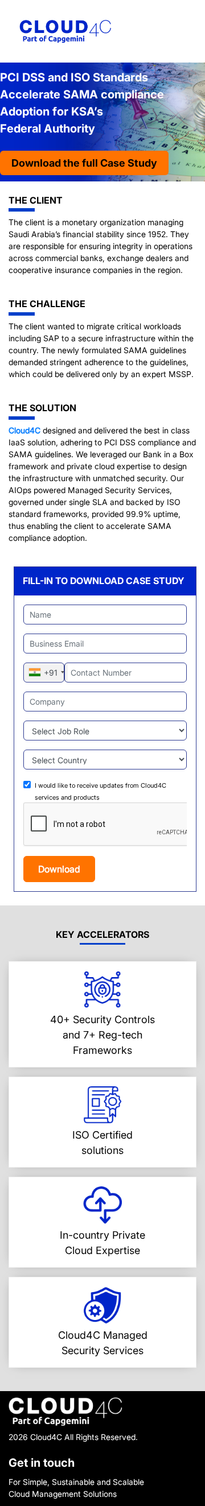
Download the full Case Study (84, 163)
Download (59, 869)
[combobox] (46, 672)
